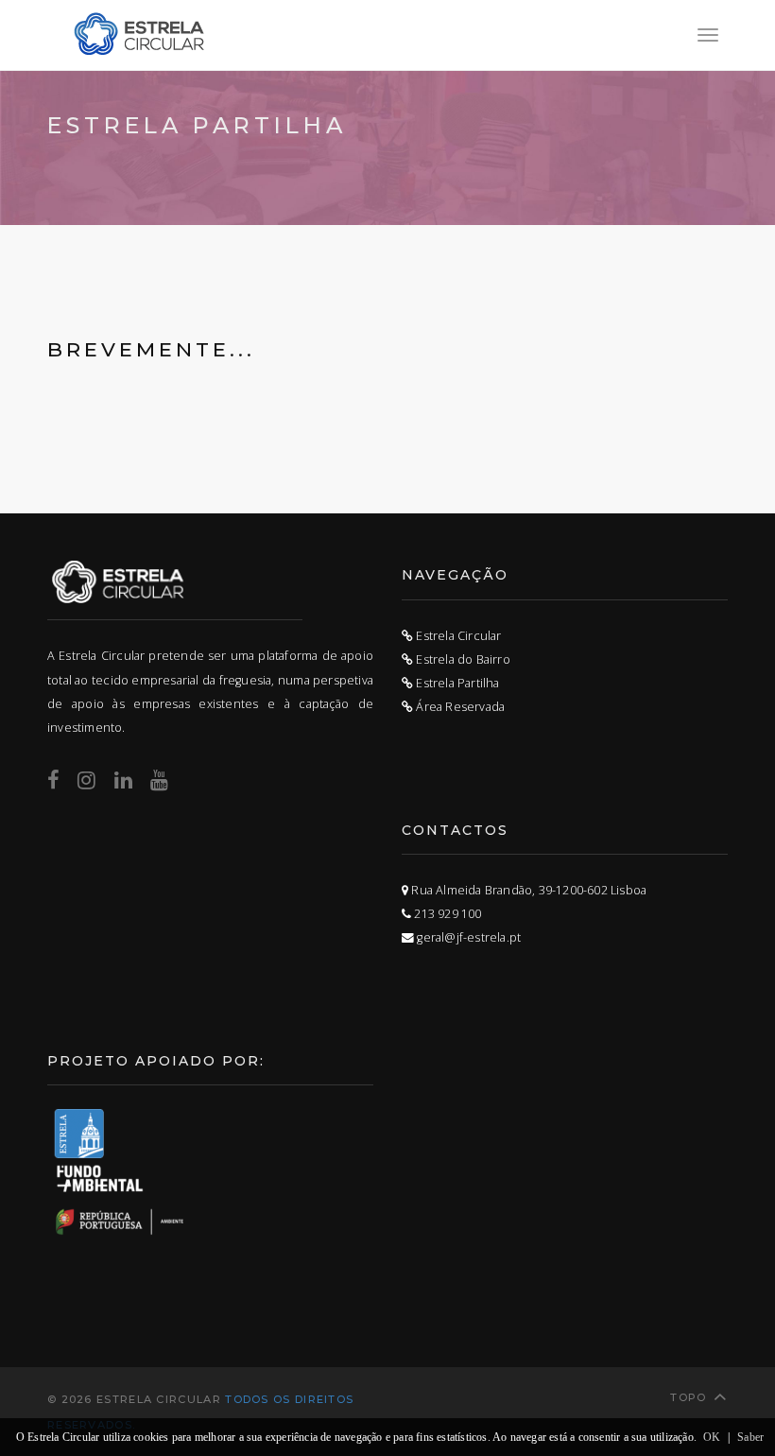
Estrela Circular (457, 636)
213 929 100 (446, 914)
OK (711, 1437)
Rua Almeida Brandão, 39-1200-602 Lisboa (527, 890)
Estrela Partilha (456, 683)
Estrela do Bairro (461, 659)
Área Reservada (459, 707)
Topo (688, 1397)
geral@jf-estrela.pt (467, 937)
